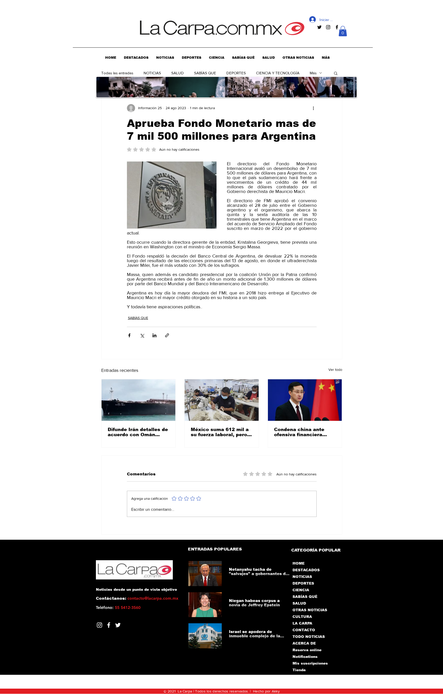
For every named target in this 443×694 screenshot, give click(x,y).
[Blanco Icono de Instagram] (99, 625)
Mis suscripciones (310, 663)
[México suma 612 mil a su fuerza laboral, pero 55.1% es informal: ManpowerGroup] (222, 400)
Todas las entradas (117, 73)
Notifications (305, 657)
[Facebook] (108, 625)
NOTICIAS (152, 73)
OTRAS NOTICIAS (310, 610)
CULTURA (302, 617)
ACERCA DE (304, 643)
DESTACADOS (306, 570)
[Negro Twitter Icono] (319, 27)
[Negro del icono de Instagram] (328, 27)
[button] (342, 31)
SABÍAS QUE (205, 73)
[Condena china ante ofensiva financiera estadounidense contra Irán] (305, 400)
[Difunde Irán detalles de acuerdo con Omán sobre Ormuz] (139, 400)
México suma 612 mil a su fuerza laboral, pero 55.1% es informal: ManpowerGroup (220, 432)
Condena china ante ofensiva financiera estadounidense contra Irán (303, 432)
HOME (299, 563)
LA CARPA (302, 623)
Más (313, 73)
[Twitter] (118, 625)
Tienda (299, 670)
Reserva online (307, 650)
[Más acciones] (313, 108)
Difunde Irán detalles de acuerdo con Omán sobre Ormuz (138, 432)
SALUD (177, 73)
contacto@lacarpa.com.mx (152, 598)
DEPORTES (236, 73)
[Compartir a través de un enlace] (167, 335)
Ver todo (335, 370)
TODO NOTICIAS (309, 637)
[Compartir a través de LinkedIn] (154, 335)
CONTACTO (304, 630)
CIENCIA (301, 590)
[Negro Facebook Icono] (337, 27)
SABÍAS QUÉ (305, 597)
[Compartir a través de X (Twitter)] (141, 335)
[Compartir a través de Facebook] (129, 335)
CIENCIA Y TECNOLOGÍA (277, 73)
